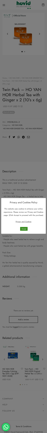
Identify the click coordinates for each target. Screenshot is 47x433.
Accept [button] (24, 229)
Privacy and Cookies (35, 212)
